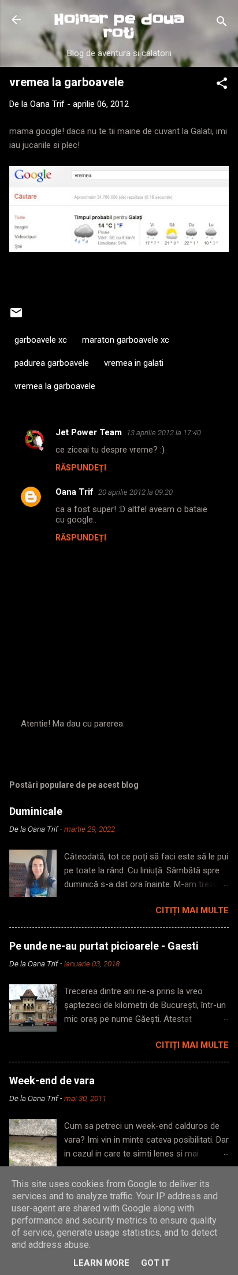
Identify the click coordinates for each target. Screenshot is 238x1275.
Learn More (101, 1263)
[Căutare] (222, 23)
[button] (222, 85)
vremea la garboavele (54, 386)
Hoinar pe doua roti (119, 26)
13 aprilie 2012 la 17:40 (164, 432)
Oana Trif (74, 492)
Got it (155, 1263)
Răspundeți (80, 467)
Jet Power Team (88, 432)
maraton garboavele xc (125, 340)
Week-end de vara (52, 1080)
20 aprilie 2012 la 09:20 (135, 492)
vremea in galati (133, 363)
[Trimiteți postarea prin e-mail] (16, 317)
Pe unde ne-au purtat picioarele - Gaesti (104, 946)
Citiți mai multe (192, 910)
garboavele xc (40, 340)
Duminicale (35, 811)
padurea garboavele (51, 363)
